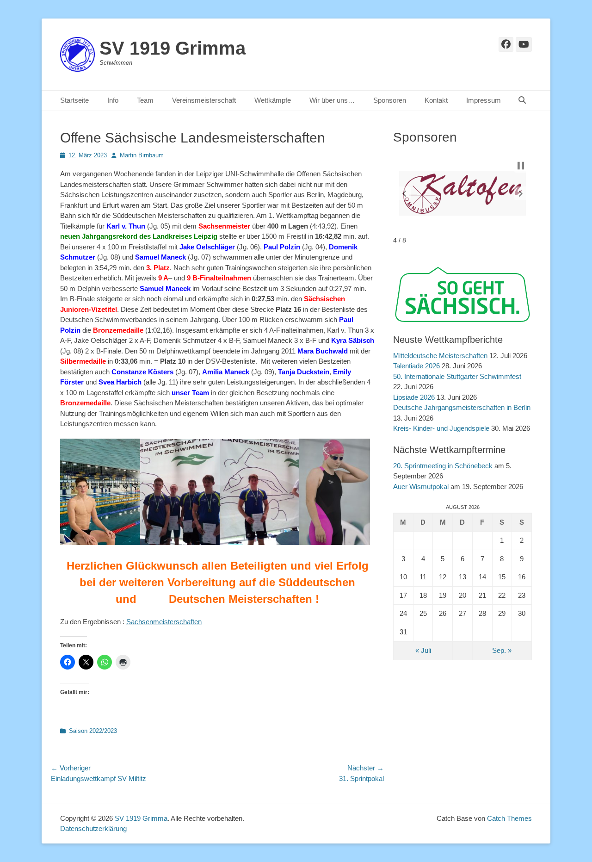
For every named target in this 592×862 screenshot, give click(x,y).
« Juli (423, 650)
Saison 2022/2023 (93, 730)
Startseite (74, 100)
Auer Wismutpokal (421, 486)
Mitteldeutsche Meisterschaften (440, 356)
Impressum (483, 100)
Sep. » (502, 650)
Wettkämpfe (272, 100)
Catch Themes (509, 818)
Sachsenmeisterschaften (164, 622)
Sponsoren (389, 100)
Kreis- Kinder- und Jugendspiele (441, 428)
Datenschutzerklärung (93, 828)
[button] (404, 193)
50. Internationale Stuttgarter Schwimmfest (457, 376)
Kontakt (436, 100)
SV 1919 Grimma (172, 48)
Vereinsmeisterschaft (204, 100)
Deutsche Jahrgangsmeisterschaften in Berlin (461, 407)
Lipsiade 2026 (414, 397)
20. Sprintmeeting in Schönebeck (443, 466)
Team (145, 100)
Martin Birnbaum (142, 155)
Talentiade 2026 (416, 366)
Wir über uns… (332, 100)
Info (112, 100)
